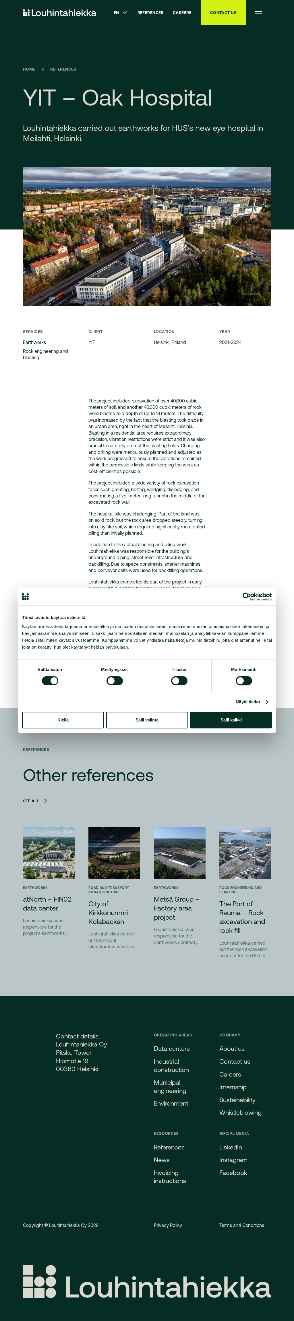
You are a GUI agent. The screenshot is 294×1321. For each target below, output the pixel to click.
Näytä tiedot (248, 701)
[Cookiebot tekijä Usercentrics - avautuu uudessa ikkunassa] (247, 596)
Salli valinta (147, 719)
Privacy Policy (168, 1225)
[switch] (115, 680)
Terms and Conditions (241, 1225)
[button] (121, 12)
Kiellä (63, 719)
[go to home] (59, 12)
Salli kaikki (231, 719)
